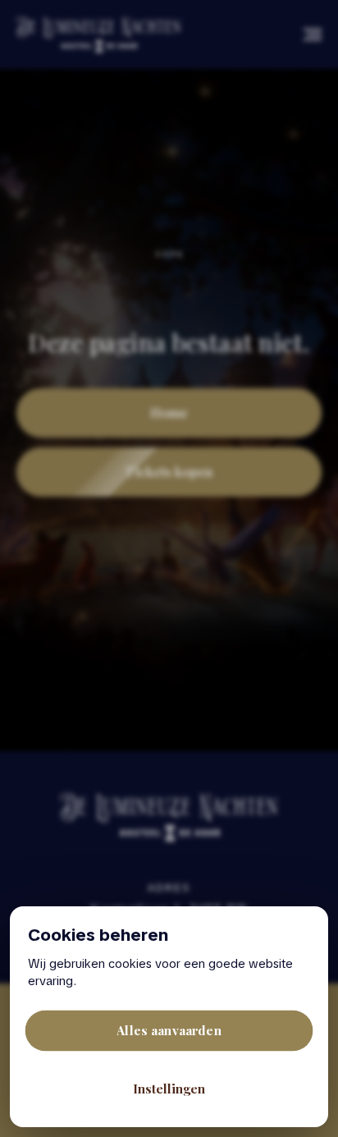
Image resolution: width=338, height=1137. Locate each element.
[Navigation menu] (313, 34)
